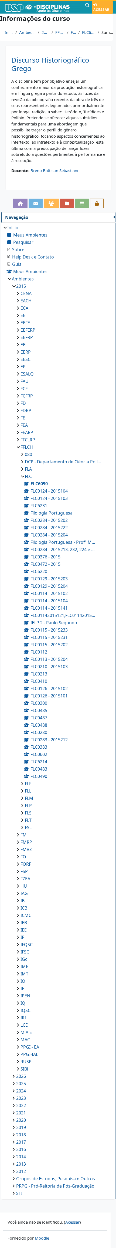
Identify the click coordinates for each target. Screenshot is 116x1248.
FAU (25, 381)
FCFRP (27, 396)
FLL (28, 791)
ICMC (26, 915)
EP (23, 367)
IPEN (25, 996)
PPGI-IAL (29, 1054)
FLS (28, 813)
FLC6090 (88, 32)
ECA (24, 308)
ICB (24, 908)
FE (23, 418)
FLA (28, 469)
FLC (73, 32)
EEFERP (28, 330)
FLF (28, 784)
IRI (23, 1018)
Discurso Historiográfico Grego (50, 64)
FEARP (27, 432)
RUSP (26, 1062)
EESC (25, 359)
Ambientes (27, 32)
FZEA (25, 879)
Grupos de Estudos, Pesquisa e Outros (55, 1179)
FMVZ (26, 849)
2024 (21, 1091)
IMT (24, 974)
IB (23, 901)
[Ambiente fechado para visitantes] (97, 203)
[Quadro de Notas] (82, 203)
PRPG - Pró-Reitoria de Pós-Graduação (55, 1186)
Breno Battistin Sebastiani (54, 170)
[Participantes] (51, 203)
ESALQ (27, 374)
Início (9, 32)
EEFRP (27, 337)
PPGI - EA (30, 1047)
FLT (28, 820)
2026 (21, 1076)
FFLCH (60, 32)
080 (28, 454)
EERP (26, 352)
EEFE (25, 323)
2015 (45, 32)
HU (24, 886)
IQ (23, 1003)
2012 (21, 1171)
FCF (24, 389)
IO (23, 981)
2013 (21, 1164)
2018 (21, 1135)
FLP (28, 806)
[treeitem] (58, 710)
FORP (26, 864)
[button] (87, 7)
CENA (26, 293)
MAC (25, 1040)
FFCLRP (28, 440)
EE (23, 315)
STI (19, 1193)
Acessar (101, 9)
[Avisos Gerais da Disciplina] (36, 203)
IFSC (25, 952)
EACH (26, 301)
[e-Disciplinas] (42, 7)
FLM (29, 798)
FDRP (26, 410)
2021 (21, 1113)
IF (22, 937)
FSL (28, 827)
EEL (24, 345)
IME (24, 966)
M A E (26, 1032)
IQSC (25, 1010)
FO (23, 857)
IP (23, 988)
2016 (21, 1149)
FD (23, 403)
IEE (24, 930)
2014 (21, 1157)
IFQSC (27, 945)
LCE (24, 1025)
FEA (24, 425)
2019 (21, 1127)
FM (24, 835)
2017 (21, 1142)
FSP (24, 871)
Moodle (42, 1238)
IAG (24, 893)
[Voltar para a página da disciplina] (20, 203)
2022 (21, 1105)
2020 (21, 1120)
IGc (24, 959)
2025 (21, 1084)
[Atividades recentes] (67, 203)
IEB (24, 923)
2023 (21, 1098)
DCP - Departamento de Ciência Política (63, 462)
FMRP (26, 842)
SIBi (24, 1069)
